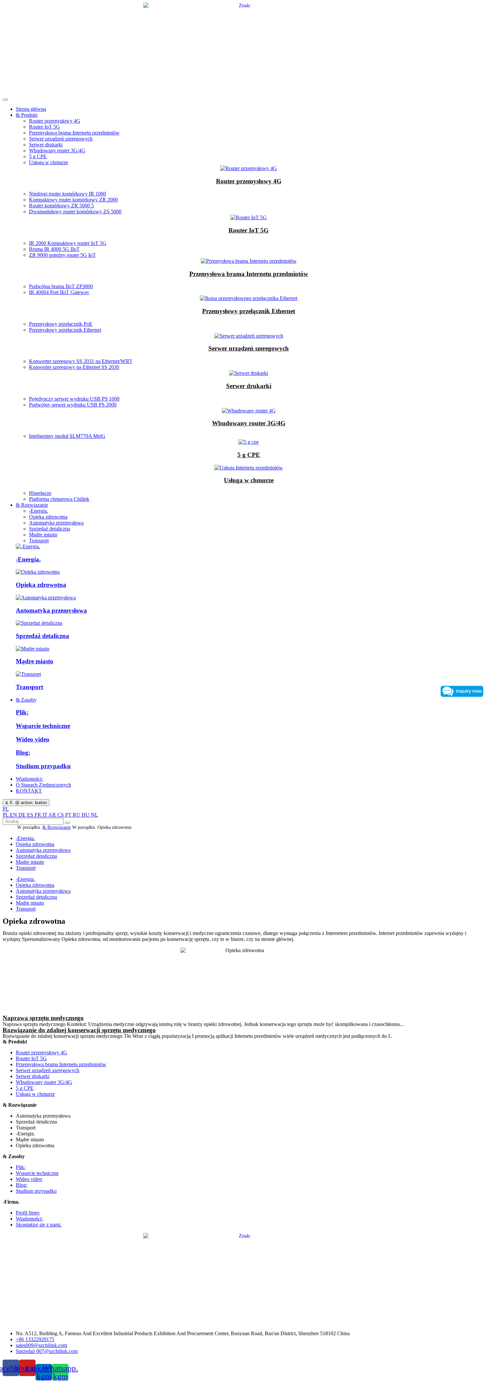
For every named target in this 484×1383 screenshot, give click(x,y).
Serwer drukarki (46, 144)
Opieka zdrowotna (48, 517)
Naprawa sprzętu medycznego (43, 1017)
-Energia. (38, 511)
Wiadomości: (29, 779)
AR (52, 815)
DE (22, 815)
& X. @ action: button (26, 802)
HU (86, 815)
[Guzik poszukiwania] (67, 823)
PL (6, 809)
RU (77, 815)
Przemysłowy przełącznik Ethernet (248, 311)
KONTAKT (29, 791)
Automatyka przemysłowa (56, 523)
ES (31, 815)
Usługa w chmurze (48, 162)
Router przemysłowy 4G (54, 121)
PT (69, 815)
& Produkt (27, 115)
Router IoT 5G (44, 127)
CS (61, 815)
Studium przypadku (43, 766)
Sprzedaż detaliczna (49, 528)
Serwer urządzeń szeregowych (61, 138)
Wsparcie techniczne (43, 725)
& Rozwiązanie (32, 505)
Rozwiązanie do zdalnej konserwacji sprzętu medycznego (79, 1030)
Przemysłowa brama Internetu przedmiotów (74, 132)
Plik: (22, 712)
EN (14, 815)
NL (94, 815)
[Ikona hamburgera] (5, 100)
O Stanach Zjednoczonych (43, 785)
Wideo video (32, 739)
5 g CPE (38, 156)
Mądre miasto (43, 534)
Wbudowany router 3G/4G (57, 150)
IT (45, 815)
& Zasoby (26, 700)
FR (38, 815)
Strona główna (31, 109)
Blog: (23, 752)
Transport (39, 540)
